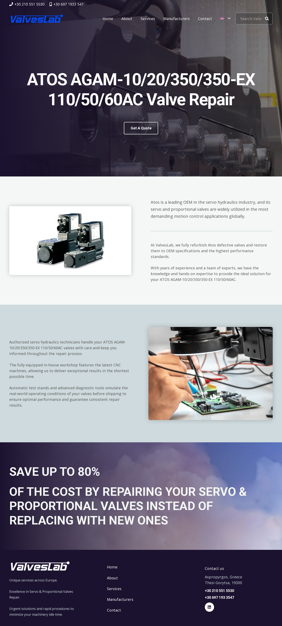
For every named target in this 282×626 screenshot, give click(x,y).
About (112, 577)
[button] (225, 18)
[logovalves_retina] (36, 18)
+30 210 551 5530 (219, 590)
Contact (114, 610)
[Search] (267, 18)
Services (114, 588)
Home (112, 566)
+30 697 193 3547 (219, 597)
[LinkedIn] (209, 607)
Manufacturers (120, 599)
